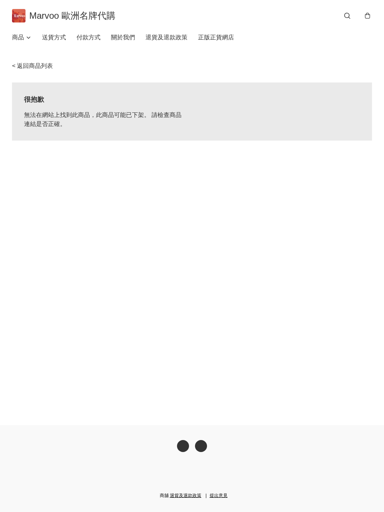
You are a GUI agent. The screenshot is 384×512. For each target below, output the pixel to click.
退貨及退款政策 (167, 37)
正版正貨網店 (216, 37)
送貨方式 (54, 37)
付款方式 (88, 37)
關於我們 (123, 37)
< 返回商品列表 (32, 66)
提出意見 (219, 495)
